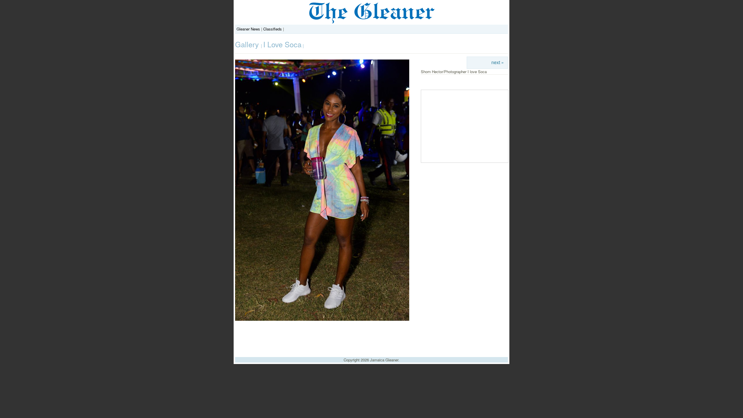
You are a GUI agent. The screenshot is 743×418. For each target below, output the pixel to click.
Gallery (248, 44)
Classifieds (272, 29)
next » (497, 62)
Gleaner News (248, 29)
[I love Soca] (322, 319)
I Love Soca (282, 44)
